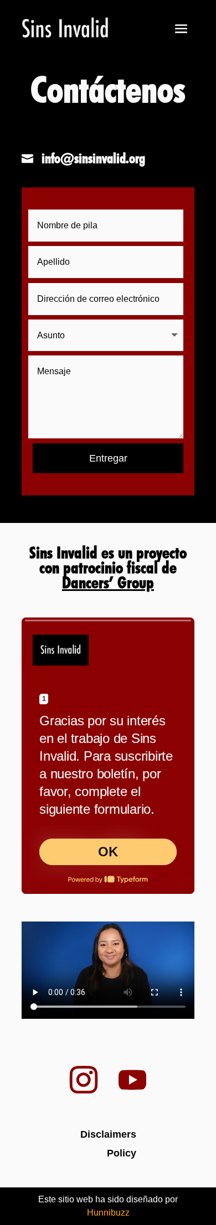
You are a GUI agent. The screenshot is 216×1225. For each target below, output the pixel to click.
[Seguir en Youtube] (132, 1079)
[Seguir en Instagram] (89, 1079)
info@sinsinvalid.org (93, 158)
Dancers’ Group (108, 582)
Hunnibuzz (108, 1212)
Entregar (108, 458)
